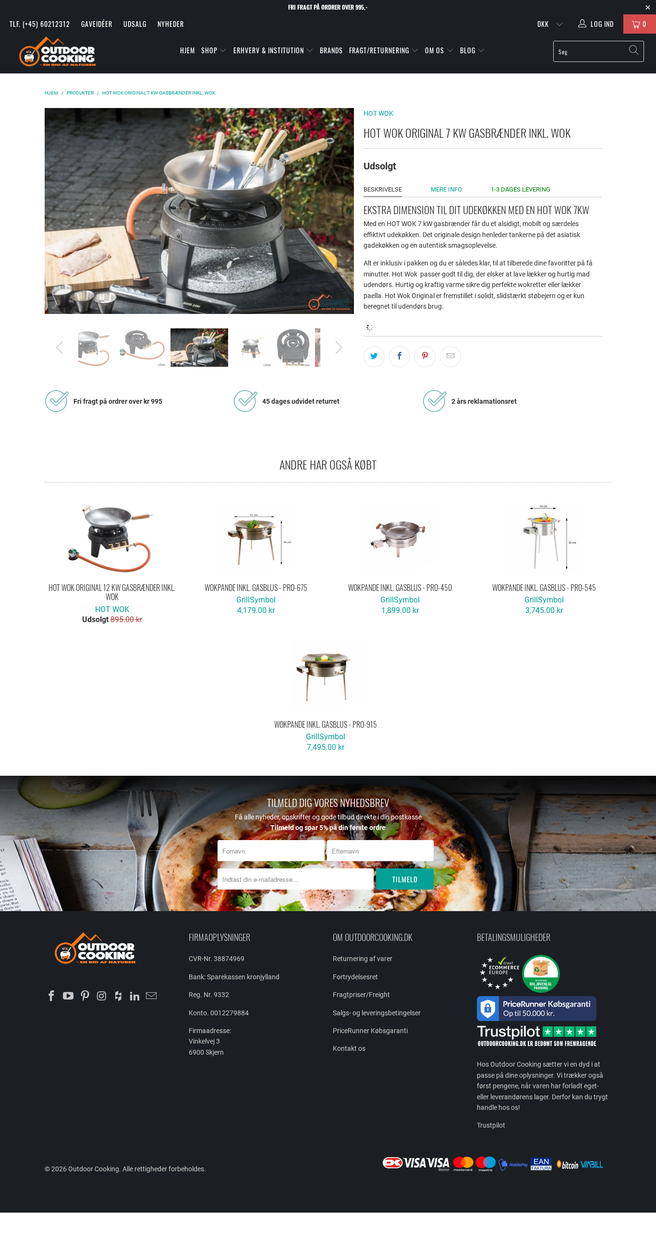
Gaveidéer (96, 24)
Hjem (187, 50)
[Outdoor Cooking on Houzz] (118, 996)
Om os (435, 50)
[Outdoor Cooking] (57, 53)
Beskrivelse (383, 189)
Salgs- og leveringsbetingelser (377, 1013)
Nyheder (171, 24)
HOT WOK (378, 113)
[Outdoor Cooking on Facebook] (52, 996)
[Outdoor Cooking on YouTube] (68, 996)
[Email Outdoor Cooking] (152, 996)
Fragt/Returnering (380, 50)
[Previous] (61, 211)
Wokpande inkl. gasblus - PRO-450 (400, 538)
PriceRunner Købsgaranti (370, 1030)
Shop (209, 50)
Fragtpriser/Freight (361, 994)
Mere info (446, 189)
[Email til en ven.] (450, 356)
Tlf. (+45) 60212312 (40, 24)
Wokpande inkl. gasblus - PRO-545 (544, 538)
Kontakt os (349, 1048)
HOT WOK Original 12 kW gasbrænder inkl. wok (112, 538)
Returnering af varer (362, 958)
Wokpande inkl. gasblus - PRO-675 (256, 538)
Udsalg (134, 24)
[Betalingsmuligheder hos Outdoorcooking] (496, 1171)
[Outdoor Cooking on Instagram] (102, 996)
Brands (331, 50)
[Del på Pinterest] (425, 356)
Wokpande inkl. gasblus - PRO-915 (325, 674)
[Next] (337, 211)
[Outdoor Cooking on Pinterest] (85, 996)
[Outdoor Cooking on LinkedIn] (135, 996)
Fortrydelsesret (355, 977)
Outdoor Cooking (93, 1169)
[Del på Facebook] (399, 356)
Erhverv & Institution (269, 50)
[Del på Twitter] (374, 356)
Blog (468, 50)
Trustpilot (491, 1125)
